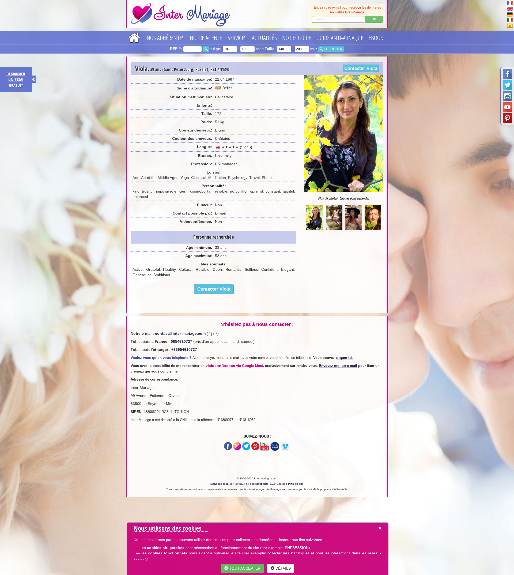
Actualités (264, 37)
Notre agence (206, 37)
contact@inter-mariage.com (180, 333)
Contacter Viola (360, 68)
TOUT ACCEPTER (244, 568)
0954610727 (181, 341)
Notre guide (296, 37)
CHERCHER (332, 49)
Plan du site (296, 483)
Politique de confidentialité (251, 483)
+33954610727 (184, 349)
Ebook (376, 37)
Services (237, 37)
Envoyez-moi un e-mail (338, 366)
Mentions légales (221, 483)
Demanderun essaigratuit (15, 79)
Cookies (282, 483)
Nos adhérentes (165, 37)
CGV (273, 483)
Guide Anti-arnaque (339, 37)
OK (374, 19)
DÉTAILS (282, 568)
